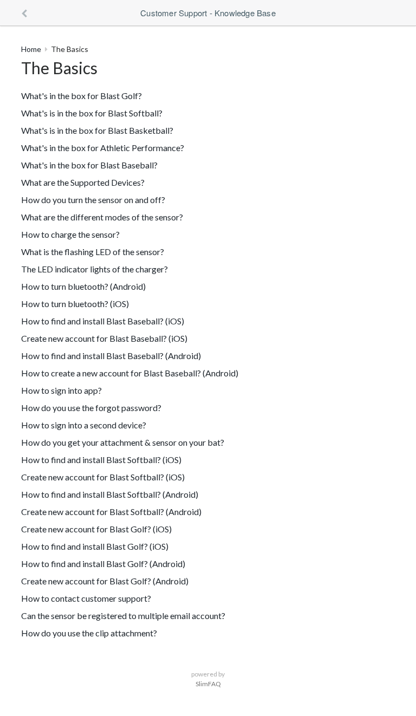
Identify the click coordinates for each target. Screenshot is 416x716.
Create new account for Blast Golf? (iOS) (96, 529)
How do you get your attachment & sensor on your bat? (122, 442)
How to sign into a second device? (83, 425)
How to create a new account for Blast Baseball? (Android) (129, 373)
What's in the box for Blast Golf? (81, 95)
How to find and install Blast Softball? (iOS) (101, 459)
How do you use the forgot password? (91, 407)
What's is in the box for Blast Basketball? (97, 130)
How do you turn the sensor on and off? (93, 199)
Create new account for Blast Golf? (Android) (104, 581)
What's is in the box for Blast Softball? (91, 113)
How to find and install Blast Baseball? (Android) (111, 355)
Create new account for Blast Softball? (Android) (111, 511)
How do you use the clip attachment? (89, 633)
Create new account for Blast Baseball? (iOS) (104, 338)
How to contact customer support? (86, 598)
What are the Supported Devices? (83, 182)
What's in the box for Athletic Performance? (102, 147)
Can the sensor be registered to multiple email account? (123, 615)
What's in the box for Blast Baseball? (89, 165)
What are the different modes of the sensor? (102, 217)
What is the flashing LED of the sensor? (92, 251)
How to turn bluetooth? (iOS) (75, 303)
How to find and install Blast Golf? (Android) (103, 563)
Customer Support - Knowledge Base (208, 12)
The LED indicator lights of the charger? (94, 269)
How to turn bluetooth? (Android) (83, 286)
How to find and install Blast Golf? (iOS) (94, 546)
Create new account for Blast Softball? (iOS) (103, 477)
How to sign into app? (61, 390)
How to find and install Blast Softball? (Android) (109, 494)
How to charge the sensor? (70, 234)
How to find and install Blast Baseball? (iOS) (102, 321)
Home (31, 49)
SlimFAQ (208, 684)
